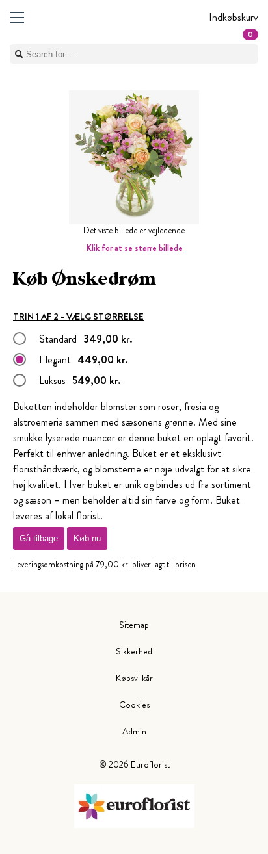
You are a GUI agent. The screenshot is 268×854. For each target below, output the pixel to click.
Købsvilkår (134, 677)
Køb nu (87, 538)
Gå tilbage (39, 538)
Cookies (134, 704)
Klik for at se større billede (134, 248)
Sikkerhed (134, 651)
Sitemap (134, 624)
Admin (134, 731)
